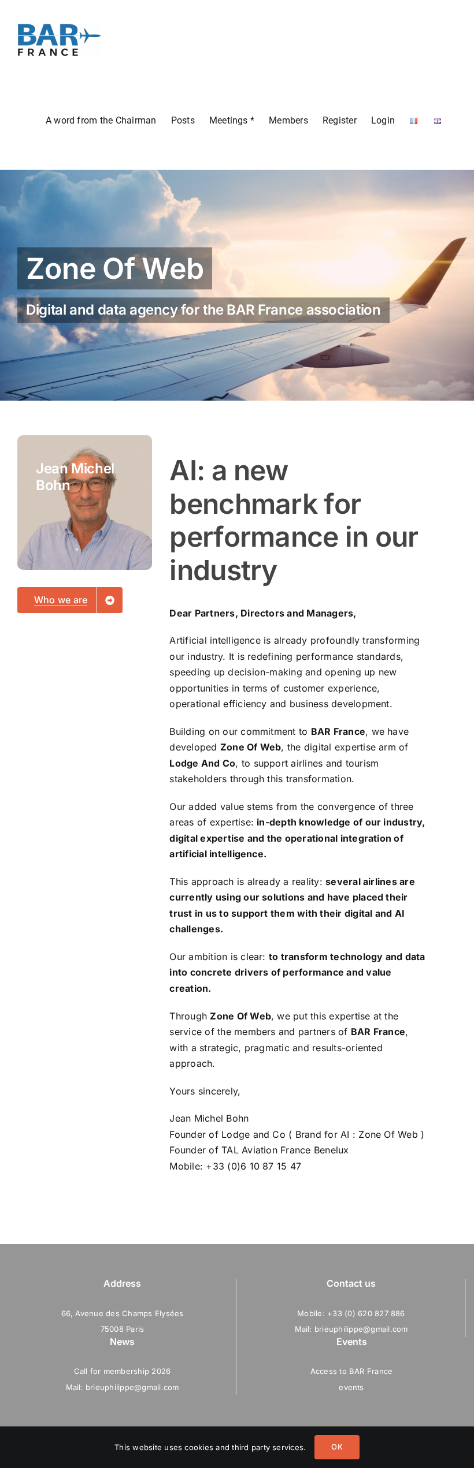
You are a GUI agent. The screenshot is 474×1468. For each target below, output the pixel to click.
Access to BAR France (351, 1371)
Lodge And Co (202, 763)
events (351, 1387)
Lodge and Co (253, 1134)
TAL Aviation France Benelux (285, 1150)
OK (336, 1446)
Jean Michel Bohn (209, 1118)
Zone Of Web (251, 747)
